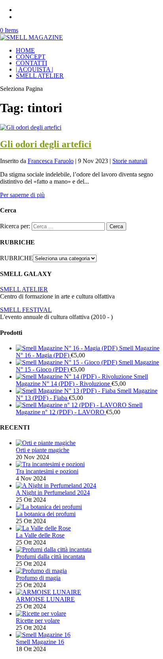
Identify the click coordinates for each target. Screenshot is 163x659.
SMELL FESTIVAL (26, 309)
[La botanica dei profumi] (49, 506)
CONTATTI (31, 63)
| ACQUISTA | (34, 69)
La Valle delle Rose (40, 535)
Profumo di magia (38, 578)
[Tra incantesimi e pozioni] (50, 464)
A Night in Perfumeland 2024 (53, 492)
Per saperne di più (22, 195)
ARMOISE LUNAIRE (45, 599)
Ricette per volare (38, 620)
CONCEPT (30, 56)
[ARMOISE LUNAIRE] (48, 592)
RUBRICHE (16, 258)
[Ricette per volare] (41, 613)
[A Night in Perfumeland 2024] (56, 485)
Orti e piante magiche (42, 450)
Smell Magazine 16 (40, 641)
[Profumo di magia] (41, 570)
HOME (25, 50)
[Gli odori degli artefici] (30, 127)
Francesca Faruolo (51, 161)
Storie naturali (129, 161)
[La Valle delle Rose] (43, 528)
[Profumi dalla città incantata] (53, 549)
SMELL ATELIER (40, 75)
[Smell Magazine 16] (43, 634)
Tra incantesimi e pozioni (47, 471)
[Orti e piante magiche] (46, 442)
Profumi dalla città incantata (50, 556)
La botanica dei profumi (46, 514)
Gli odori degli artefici (45, 144)
